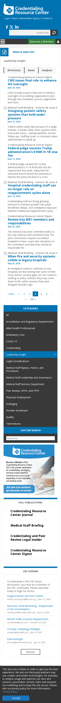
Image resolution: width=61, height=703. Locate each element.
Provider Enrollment (17, 410)
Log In (7, 18)
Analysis (47, 70)
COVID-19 (11, 341)
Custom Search (31, 430)
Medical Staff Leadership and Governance (29, 377)
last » (33, 299)
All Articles (14, 70)
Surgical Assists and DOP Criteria (25, 596)
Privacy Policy (9, 691)
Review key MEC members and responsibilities (31, 221)
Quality (10, 417)
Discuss (30, 651)
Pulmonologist (15, 639)
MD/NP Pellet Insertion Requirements (27, 619)
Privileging (11, 404)
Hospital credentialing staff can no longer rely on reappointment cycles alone (32, 189)
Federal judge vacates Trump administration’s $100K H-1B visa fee (32, 151)
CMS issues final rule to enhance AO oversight (32, 82)
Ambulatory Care (15, 334)
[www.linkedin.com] (17, 26)
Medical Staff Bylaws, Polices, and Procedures (24, 369)
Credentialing (13, 348)
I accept (16, 698)
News (31, 70)
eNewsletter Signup (29, 18)
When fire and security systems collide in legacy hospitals (31, 258)
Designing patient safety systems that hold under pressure (27, 114)
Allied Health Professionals (20, 328)
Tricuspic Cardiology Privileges (23, 629)
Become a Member (42, 41)
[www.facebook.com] (7, 26)
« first (11, 293)
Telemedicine (13, 423)
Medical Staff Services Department (25, 384)
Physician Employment (18, 397)
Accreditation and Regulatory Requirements (30, 321)
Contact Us (47, 18)
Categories (30, 308)
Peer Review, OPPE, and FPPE (22, 390)
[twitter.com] (11, 26)
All (7, 315)
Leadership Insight (16, 354)
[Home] (26, 9)
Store (15, 18)
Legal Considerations (17, 361)
